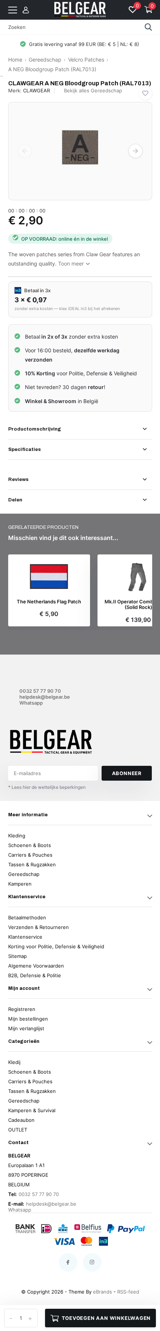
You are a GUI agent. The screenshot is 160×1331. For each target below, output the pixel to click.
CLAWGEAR (36, 90)
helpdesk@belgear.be (44, 697)
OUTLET (17, 1130)
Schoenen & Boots (29, 845)
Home (15, 59)
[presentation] (25, 151)
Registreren (21, 1009)
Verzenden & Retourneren (38, 927)
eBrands (102, 1292)
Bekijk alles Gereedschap (93, 90)
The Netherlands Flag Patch (49, 601)
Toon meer (71, 263)
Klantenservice (25, 937)
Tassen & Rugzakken (32, 864)
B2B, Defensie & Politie (34, 975)
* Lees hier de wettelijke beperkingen (47, 787)
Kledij (14, 1062)
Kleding (16, 836)
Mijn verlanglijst (26, 1028)
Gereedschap (45, 59)
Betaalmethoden (27, 917)
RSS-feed (128, 1292)
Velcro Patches (86, 59)
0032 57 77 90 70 (40, 691)
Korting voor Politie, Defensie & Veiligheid (56, 946)
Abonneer (127, 773)
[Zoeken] (148, 27)
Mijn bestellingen (28, 1019)
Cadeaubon (21, 1120)
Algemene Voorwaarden (36, 966)
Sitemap (17, 956)
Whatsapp (31, 703)
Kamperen (20, 884)
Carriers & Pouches (30, 855)
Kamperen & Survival (31, 1110)
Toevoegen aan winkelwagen (106, 1318)
